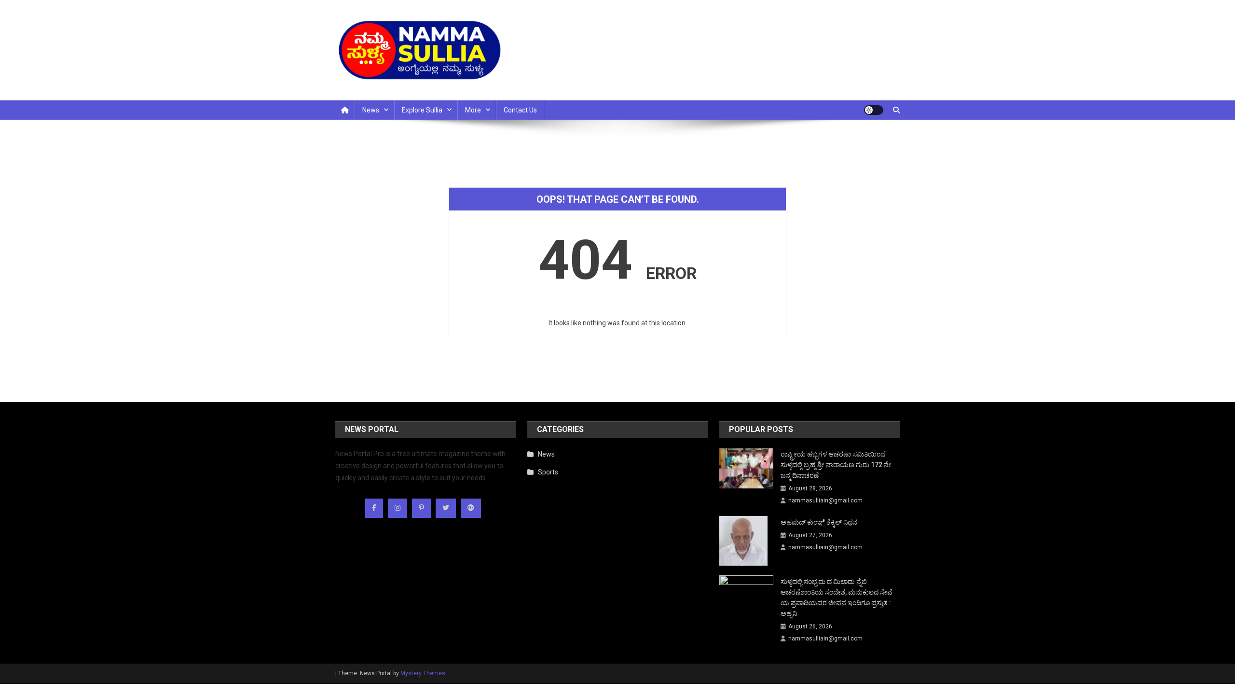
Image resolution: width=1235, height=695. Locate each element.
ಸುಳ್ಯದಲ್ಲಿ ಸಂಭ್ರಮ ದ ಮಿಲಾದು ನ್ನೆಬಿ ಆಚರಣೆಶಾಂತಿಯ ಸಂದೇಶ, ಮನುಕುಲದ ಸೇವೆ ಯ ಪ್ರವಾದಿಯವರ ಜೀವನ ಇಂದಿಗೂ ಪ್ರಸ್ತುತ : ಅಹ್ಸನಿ (836, 597)
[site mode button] (873, 110)
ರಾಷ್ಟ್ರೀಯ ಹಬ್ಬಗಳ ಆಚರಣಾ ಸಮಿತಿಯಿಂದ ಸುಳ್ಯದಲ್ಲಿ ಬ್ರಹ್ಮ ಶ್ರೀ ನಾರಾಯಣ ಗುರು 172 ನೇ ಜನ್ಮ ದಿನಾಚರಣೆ (836, 464)
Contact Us (520, 110)
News (370, 110)
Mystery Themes (422, 673)
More (473, 110)
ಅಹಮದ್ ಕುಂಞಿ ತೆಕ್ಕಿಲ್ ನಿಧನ (819, 522)
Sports (548, 472)
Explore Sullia (422, 110)
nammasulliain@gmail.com (825, 500)
